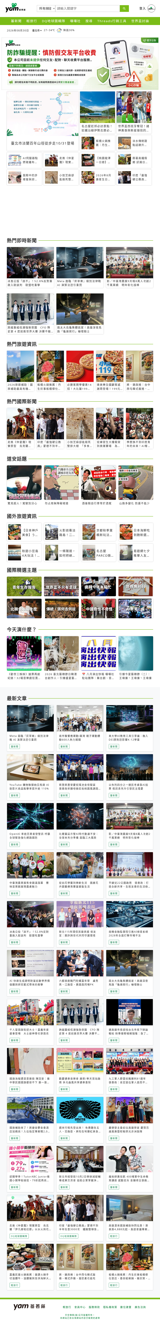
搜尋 (89, 21)
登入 (142, 8)
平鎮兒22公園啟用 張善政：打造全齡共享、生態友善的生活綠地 (129, 886)
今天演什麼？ (22, 629)
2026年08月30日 (18, 30)
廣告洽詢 (140, 1307)
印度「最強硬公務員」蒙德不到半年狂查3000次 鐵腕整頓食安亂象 (79, 1229)
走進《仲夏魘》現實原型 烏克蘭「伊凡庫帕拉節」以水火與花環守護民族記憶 (29, 1229)
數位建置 (126, 1307)
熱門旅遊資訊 (22, 344)
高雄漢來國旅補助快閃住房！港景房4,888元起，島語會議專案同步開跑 (129, 1229)
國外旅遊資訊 (22, 516)
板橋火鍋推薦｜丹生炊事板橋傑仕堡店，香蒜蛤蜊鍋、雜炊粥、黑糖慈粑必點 (128, 1278)
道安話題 (17, 458)
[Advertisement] (80, 212)
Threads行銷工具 (112, 21)
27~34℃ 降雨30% (59, 30)
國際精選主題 (22, 570)
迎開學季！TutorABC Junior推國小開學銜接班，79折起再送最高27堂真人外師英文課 (30, 1180)
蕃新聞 (16, 21)
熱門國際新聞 (22, 401)
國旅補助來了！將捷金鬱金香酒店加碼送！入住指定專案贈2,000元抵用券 (30, 1131)
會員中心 (80, 1307)
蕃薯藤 (15, 8)
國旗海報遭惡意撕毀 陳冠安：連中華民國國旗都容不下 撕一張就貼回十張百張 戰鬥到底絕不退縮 (30, 1082)
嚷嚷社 (75, 21)
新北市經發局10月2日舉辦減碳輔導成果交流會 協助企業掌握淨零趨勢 (80, 1180)
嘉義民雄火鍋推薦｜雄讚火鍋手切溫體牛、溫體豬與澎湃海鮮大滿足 (29, 1278)
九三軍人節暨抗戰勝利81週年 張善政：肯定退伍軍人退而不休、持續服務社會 (129, 1082)
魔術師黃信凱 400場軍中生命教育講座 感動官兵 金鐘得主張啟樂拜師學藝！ (129, 1180)
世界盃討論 (140, 21)
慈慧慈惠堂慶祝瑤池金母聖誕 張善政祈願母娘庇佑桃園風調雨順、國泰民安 (78, 788)
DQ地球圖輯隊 (53, 21)
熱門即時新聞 (22, 240)
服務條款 (94, 1307)
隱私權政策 (110, 1307)
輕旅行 (31, 21)
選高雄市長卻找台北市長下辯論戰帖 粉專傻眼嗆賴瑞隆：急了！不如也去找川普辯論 (129, 1033)
